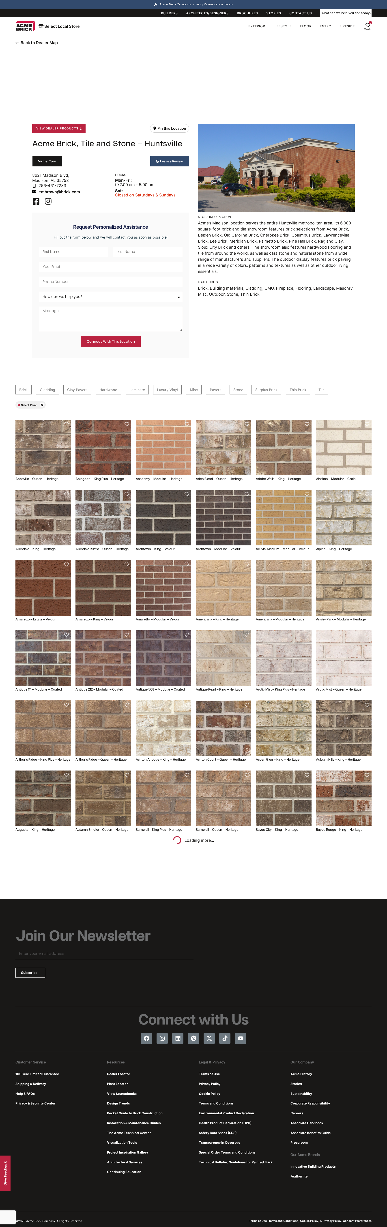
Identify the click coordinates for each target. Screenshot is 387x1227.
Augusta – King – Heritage (35, 830)
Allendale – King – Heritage (35, 549)
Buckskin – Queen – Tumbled (338, 1047)
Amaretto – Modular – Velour (158, 619)
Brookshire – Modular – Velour (98, 1047)
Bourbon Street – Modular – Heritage (43, 1047)
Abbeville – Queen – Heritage (36, 479)
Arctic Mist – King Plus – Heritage (280, 689)
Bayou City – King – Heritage (277, 830)
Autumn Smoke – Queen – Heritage (101, 830)
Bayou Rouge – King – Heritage (339, 830)
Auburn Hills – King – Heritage (338, 760)
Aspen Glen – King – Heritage (277, 760)
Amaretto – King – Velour (94, 619)
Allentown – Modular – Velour (218, 549)
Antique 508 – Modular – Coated (160, 689)
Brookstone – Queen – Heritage (159, 1047)
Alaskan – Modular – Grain (336, 479)
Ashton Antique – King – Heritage (161, 760)
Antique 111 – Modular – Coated (38, 689)
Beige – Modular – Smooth (95, 900)
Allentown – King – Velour (155, 549)
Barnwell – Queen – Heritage (217, 830)
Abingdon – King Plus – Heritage (99, 479)
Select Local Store (61, 26)
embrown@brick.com (59, 191)
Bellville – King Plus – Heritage (218, 900)
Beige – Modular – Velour (155, 900)
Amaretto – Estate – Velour (35, 619)
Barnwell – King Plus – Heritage (159, 830)
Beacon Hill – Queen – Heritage (38, 900)
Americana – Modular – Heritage (280, 619)
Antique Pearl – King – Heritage (219, 689)
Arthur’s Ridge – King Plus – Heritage (42, 760)
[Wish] (368, 25)
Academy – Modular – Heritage (159, 479)
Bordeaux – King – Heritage (216, 973)
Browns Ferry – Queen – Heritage (281, 1047)
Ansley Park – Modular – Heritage (341, 619)
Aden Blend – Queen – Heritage (219, 479)
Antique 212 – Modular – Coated (99, 689)
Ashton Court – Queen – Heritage (221, 760)
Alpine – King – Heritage (334, 549)
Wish (367, 29)
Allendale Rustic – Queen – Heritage (102, 549)
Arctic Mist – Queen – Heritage (338, 689)
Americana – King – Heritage (217, 619)
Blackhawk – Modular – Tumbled (100, 973)
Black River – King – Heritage (36, 973)
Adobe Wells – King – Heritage (278, 479)
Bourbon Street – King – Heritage (341, 973)
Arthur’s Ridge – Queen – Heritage (101, 760)
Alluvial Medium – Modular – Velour (282, 549)
